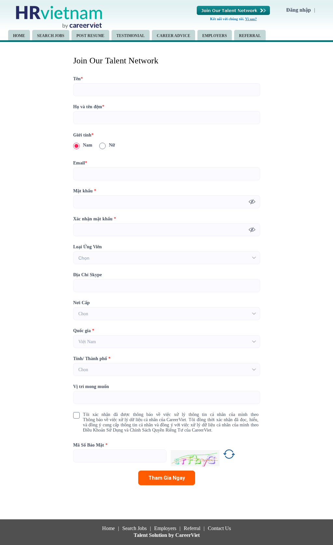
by (171, 535)
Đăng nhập (298, 10)
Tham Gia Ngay (166, 478)
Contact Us (219, 528)
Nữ (112, 145)
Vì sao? (251, 19)
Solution (158, 535)
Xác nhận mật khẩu (94, 218)
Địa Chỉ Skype (87, 274)
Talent (141, 535)
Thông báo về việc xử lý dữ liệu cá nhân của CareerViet (134, 419)
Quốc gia (83, 330)
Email (80, 163)
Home (19, 35)
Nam (87, 145)
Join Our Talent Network (233, 10)
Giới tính (83, 135)
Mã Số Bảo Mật (90, 445)
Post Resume (90, 35)
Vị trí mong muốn (91, 386)
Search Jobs (50, 35)
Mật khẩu (84, 190)
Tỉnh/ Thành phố (92, 358)
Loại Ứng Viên (87, 246)
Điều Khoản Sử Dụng (103, 430)
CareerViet (187, 535)
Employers (214, 35)
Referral (250, 35)
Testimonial (130, 35)
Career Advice (173, 35)
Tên (78, 78)
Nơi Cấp (81, 302)
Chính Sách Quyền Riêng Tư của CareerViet (170, 430)
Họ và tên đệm (88, 106)
